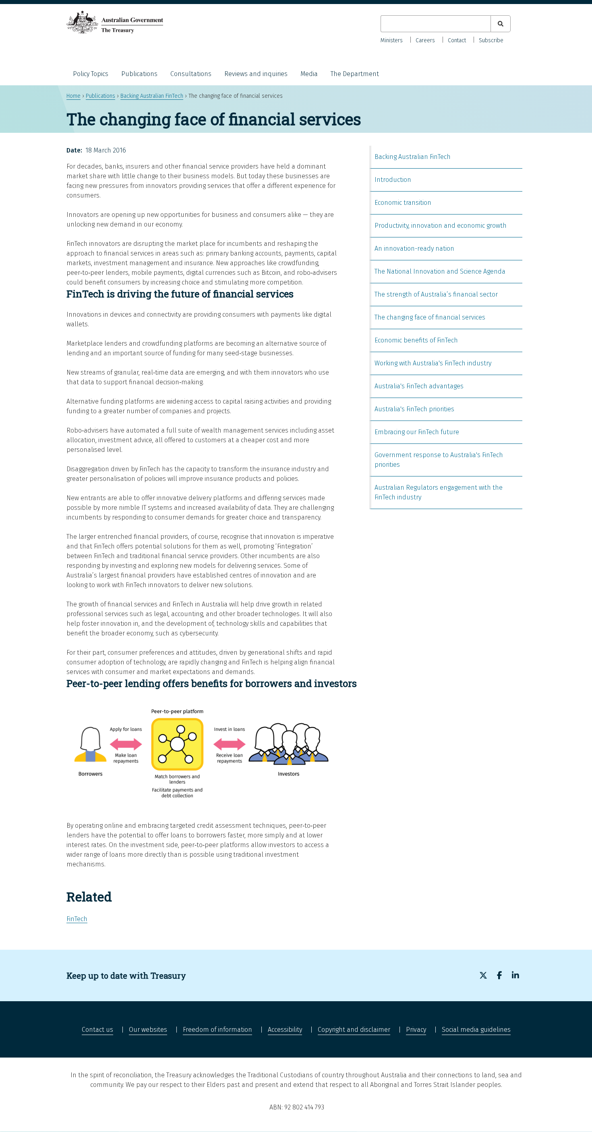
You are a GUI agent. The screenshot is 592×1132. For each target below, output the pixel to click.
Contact (457, 40)
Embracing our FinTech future (417, 432)
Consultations (190, 74)
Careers (425, 40)
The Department (355, 74)
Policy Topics (90, 74)
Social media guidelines (476, 1029)
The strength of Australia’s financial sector (436, 294)
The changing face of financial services (430, 317)
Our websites (148, 1029)
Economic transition (403, 202)
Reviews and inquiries (256, 74)
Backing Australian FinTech (151, 96)
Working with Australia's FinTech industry (433, 363)
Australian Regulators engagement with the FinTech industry (439, 492)
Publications (139, 74)
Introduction (393, 180)
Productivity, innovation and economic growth (441, 225)
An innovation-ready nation (414, 248)
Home (73, 96)
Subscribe (491, 40)
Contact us (97, 1029)
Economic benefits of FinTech (416, 340)
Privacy (416, 1029)
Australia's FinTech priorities (414, 409)
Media (309, 74)
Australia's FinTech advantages (419, 386)
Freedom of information (217, 1029)
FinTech (76, 919)
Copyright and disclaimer (354, 1029)
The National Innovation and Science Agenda (440, 271)
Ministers (392, 40)
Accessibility (285, 1029)
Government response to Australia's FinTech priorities (439, 459)
